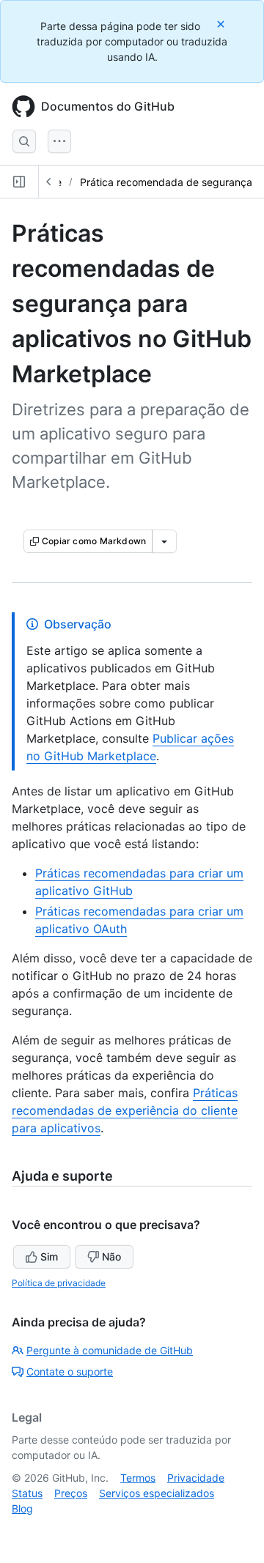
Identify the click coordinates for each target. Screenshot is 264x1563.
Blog (22, 1508)
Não (111, 1256)
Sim (49, 1256)
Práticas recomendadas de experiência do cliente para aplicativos (125, 1110)
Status (27, 1493)
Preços (70, 1493)
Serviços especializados (156, 1493)
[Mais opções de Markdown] (164, 541)
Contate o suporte (69, 1371)
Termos (137, 1477)
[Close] (222, 23)
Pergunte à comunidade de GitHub (109, 1350)
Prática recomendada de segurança (166, 182)
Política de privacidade (59, 1282)
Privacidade (195, 1477)
